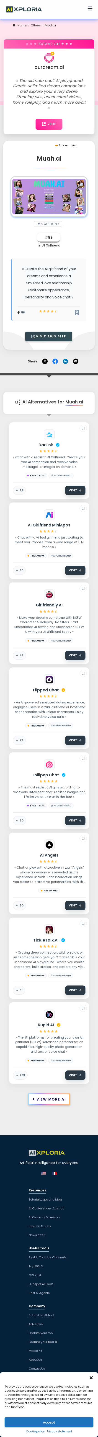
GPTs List (35, 1275)
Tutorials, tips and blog (45, 1199)
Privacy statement (59, 1431)
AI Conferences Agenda (46, 1208)
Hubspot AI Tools (41, 1284)
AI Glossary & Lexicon (44, 1217)
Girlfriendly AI (49, 605)
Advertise (36, 1324)
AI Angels (49, 855)
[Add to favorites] (83, 428)
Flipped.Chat (46, 690)
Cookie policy (35, 1431)
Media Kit (35, 1351)
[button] (91, 1377)
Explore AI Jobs (40, 1226)
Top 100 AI (36, 1266)
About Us (35, 1359)
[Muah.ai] (49, 196)
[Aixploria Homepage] (26, 9)
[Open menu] (90, 9)
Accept (49, 1422)
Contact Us (37, 1368)
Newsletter (37, 1235)
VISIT (51, 124)
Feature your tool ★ (43, 1342)
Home (22, 25)
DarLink (46, 444)
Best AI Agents (39, 1293)
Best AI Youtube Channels (47, 1257)
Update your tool (41, 1333)
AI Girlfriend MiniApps (49, 525)
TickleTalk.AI (46, 940)
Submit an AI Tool (41, 1315)
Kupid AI (46, 1024)
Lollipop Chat (46, 775)
